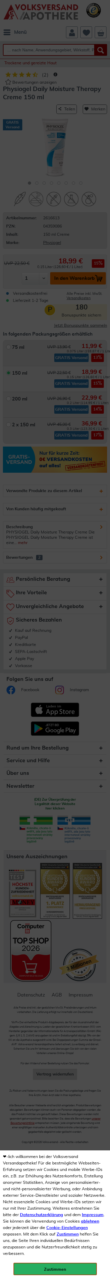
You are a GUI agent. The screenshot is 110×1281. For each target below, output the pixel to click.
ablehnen (90, 1221)
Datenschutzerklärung (41, 1215)
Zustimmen (68, 1234)
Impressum (93, 1215)
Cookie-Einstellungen (67, 1228)
